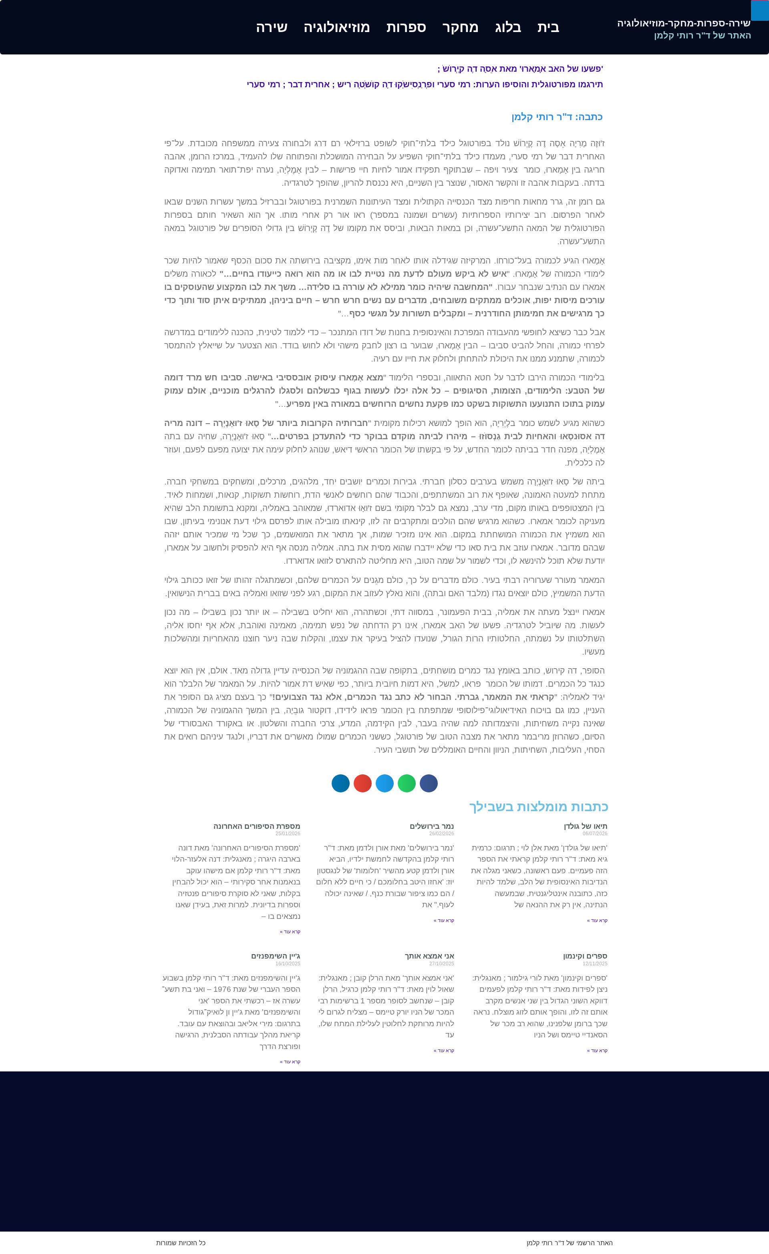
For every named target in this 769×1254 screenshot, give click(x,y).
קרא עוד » (597, 920)
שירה (272, 27)
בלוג (508, 27)
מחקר (461, 27)
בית (548, 27)
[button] (429, 783)
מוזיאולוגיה (337, 27)
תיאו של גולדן (586, 826)
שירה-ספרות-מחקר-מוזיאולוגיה (684, 23)
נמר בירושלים (432, 826)
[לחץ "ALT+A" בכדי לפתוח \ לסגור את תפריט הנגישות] (760, 10)
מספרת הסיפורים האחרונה (256, 826)
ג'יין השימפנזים (275, 956)
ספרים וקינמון (585, 956)
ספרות (407, 27)
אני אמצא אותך (429, 956)
